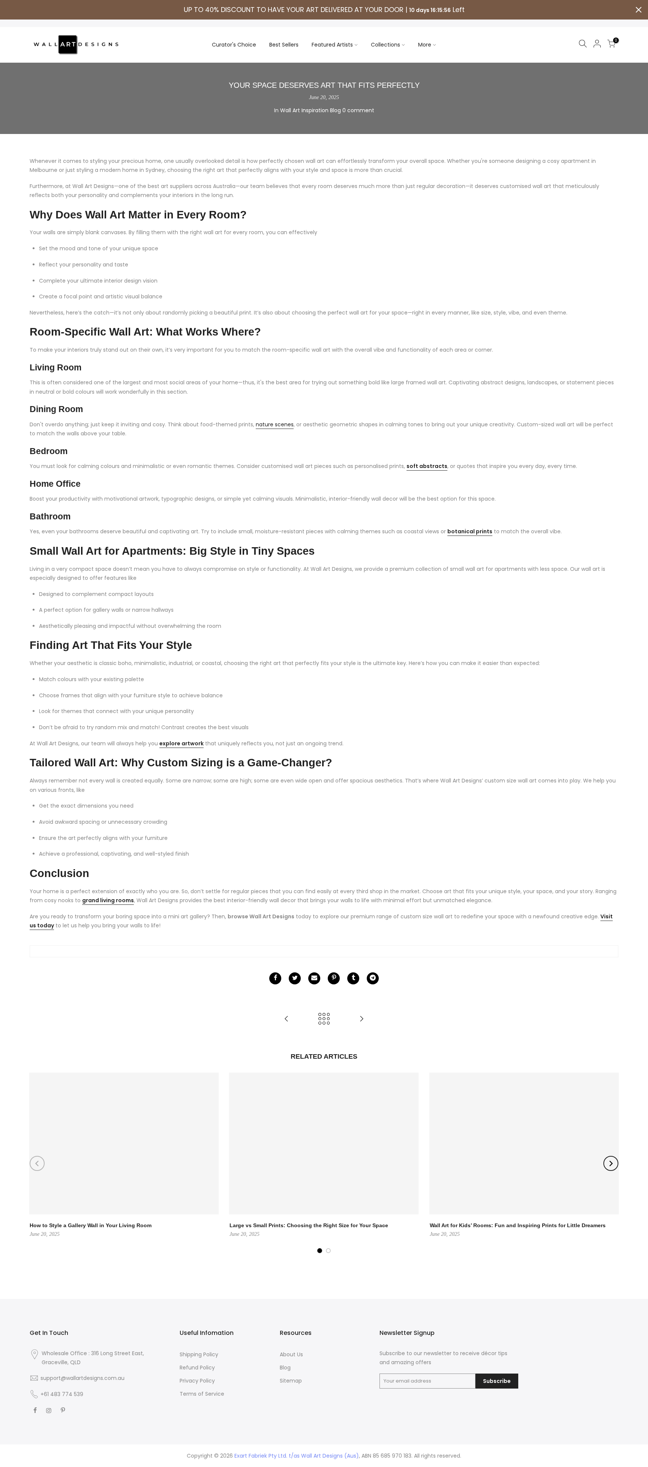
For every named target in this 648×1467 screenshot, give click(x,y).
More (424, 44)
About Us (291, 1354)
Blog (285, 1367)
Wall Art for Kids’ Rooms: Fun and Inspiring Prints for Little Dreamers (518, 1225)
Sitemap (291, 1380)
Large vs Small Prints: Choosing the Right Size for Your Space (309, 1225)
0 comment (358, 110)
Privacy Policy (197, 1380)
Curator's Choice (234, 44)
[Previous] (37, 1163)
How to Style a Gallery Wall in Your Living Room (91, 1225)
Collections (385, 44)
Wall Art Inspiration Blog (310, 110)
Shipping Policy (199, 1354)
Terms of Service (202, 1394)
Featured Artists (332, 44)
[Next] (610, 1163)
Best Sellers (283, 44)
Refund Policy (197, 1367)
